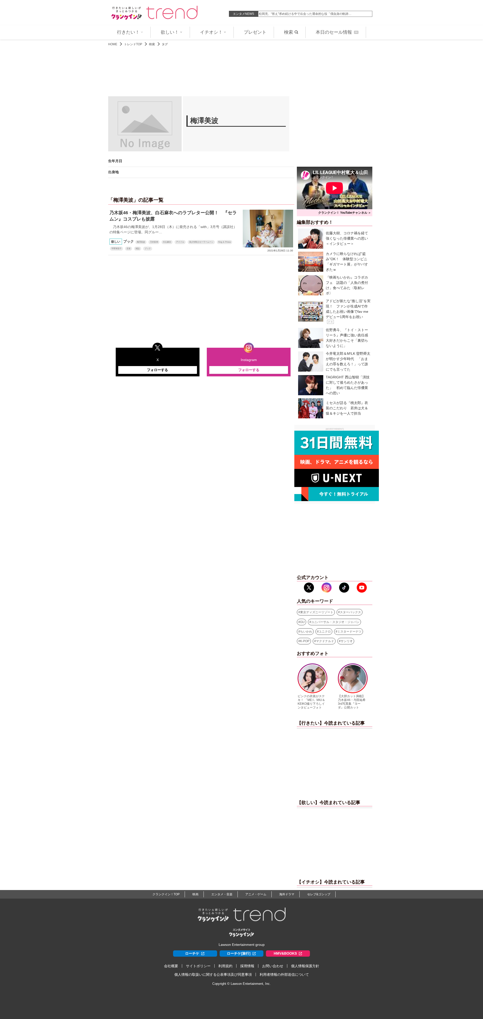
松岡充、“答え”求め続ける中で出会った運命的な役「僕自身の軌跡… (305, 14)
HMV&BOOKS (285, 953)
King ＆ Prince (224, 242)
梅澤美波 (141, 242)
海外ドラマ (286, 894)
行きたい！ (128, 32)
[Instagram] (326, 588)
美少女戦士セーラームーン (201, 242)
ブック (148, 248)
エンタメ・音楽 (221, 894)
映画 (195, 894)
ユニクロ (325, 631)
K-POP (304, 641)
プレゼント (255, 32)
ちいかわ (306, 631)
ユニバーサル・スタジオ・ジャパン (335, 622)
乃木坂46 (154, 242)
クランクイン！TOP (166, 894)
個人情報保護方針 (305, 966)
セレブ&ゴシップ (318, 894)
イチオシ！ (211, 32)
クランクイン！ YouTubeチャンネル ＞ (344, 212)
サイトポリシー (198, 966)
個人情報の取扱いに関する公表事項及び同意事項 (213, 974)
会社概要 (171, 966)
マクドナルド (325, 641)
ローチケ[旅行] (239, 953)
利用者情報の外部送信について (284, 974)
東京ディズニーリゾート (316, 612)
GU (302, 622)
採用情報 (247, 966)
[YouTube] (362, 588)
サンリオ (347, 641)
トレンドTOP (133, 44)
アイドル (180, 242)
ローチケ (192, 953)
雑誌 (138, 248)
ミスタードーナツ (349, 631)
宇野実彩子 (116, 248)
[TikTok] (344, 588)
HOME (112, 44)
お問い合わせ (272, 966)
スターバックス (350, 612)
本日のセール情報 (336, 32)
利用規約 (225, 966)
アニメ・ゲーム (255, 894)
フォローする (157, 370)
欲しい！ (170, 32)
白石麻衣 (167, 242)
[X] (309, 588)
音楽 (129, 248)
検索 (288, 32)
